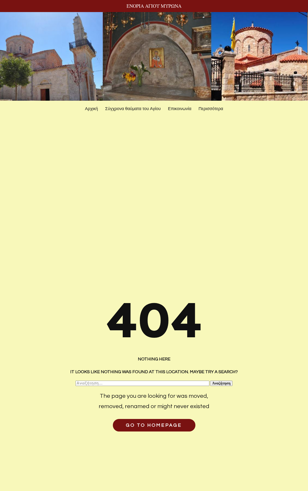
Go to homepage (154, 425)
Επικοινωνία (179, 108)
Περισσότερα (211, 108)
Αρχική (91, 108)
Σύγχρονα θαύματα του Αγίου (133, 108)
